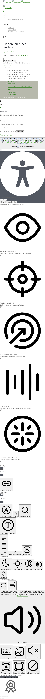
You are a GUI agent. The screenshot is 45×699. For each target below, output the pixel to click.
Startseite (11, 28)
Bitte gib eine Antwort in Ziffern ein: (12, 124)
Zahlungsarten (12, 94)
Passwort (3, 121)
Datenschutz (12, 83)
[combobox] (22, 143)
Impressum (11, 81)
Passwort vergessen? (7, 135)
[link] (31, 19)
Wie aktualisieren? (22, 596)
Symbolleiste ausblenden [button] (8, 202)
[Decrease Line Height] (1, 502)
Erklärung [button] (4, 200)
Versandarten (12, 92)
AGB (9, 89)
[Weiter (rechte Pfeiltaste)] (3, 698)
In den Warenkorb (9, 61)
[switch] (1, 255)
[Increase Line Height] (1, 494)
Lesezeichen (12, 30)
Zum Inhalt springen (6, 675)
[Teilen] (5, 696)
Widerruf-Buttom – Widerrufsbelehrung (20, 87)
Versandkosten (23, 55)
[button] (1, 150)
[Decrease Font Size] (1, 475)
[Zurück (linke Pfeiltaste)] (1, 698)
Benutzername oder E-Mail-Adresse (12, 115)
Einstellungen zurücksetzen (9, 677)
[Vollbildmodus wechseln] (3, 696)
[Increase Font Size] (1, 468)
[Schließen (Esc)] (7, 696)
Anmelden (20, 131)
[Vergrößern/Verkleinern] (1, 696)
